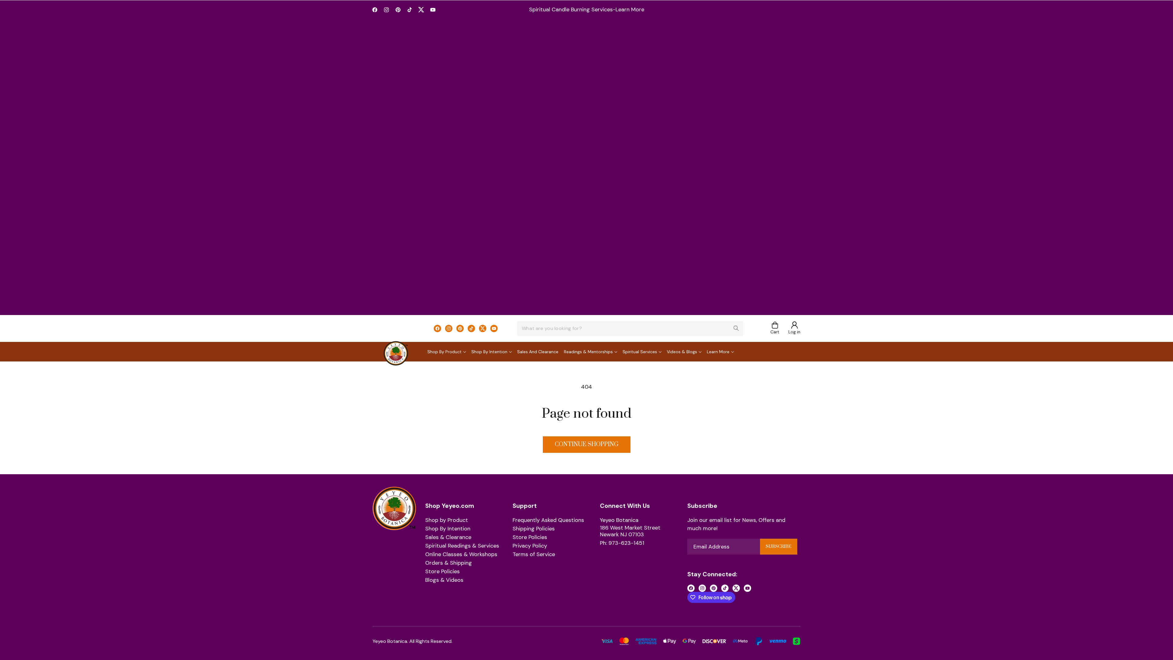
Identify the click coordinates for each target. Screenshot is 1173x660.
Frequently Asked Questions (548, 520)
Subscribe (778, 546)
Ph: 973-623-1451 (622, 543)
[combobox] (630, 328)
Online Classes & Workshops (461, 554)
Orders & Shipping (448, 563)
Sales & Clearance (448, 537)
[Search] (736, 328)
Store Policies (442, 571)
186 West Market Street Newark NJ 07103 (630, 531)
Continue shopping (587, 444)
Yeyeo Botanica (619, 520)
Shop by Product (446, 520)
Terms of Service (534, 554)
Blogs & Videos (444, 580)
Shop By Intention (447, 529)
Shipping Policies (534, 529)
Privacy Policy (530, 546)
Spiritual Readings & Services (462, 546)
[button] (774, 328)
